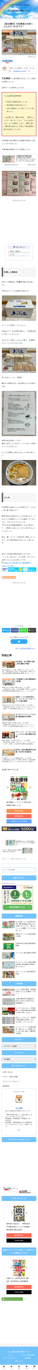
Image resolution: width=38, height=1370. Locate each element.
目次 (17, 247)
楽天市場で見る (19, 816)
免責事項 (6, 1086)
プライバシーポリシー (11, 1081)
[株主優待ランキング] (25, 1193)
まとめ (12, 254)
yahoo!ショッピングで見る (19, 821)
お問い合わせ (8, 1072)
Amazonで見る (19, 811)
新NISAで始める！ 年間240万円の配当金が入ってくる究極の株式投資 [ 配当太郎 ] (18, 1227)
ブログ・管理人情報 (10, 1077)
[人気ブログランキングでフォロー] (12, 1300)
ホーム (10, 1355)
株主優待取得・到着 (9, 577)
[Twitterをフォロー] (19, 641)
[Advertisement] (19, 221)
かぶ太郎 (19, 1108)
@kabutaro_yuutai (20, 71)
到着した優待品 (15, 251)
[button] (32, 630)
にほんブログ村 (8, 566)
